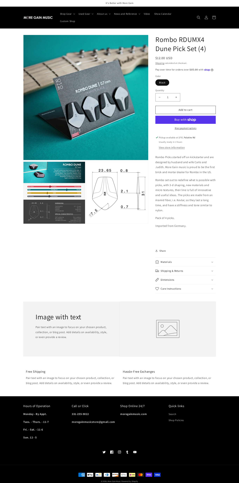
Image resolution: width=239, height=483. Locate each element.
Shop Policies (176, 420)
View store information (172, 147)
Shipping (159, 63)
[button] (67, 13)
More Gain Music (114, 481)
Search (172, 414)
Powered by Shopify (129, 481)
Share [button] (162, 250)
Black (162, 82)
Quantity (159, 90)
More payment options (185, 128)
